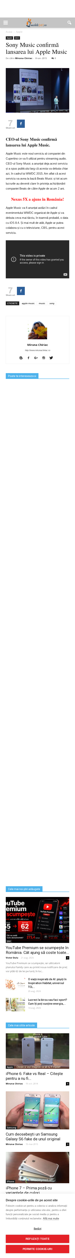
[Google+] (37, 358)
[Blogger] (22, 358)
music (42, 303)
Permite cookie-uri (37, 1249)
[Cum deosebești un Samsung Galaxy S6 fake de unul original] (37, 1110)
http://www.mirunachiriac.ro (37, 350)
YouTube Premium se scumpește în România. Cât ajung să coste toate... (37, 950)
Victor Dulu (12, 957)
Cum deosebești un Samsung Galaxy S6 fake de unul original (33, 1136)
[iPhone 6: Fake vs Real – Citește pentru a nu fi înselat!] (37, 1051)
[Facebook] (30, 358)
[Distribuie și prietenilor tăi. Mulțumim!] (21, 124)
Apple (9, 38)
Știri (17, 38)
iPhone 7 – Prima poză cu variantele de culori (29, 1190)
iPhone (10, 1181)
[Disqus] (37, 734)
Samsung (11, 1127)
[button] (69, 22)
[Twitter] (52, 358)
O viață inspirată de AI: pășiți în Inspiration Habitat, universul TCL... (47, 983)
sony (51, 303)
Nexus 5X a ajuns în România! (37, 199)
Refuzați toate (37, 1238)
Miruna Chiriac (23, 58)
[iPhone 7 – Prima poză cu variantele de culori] (37, 1167)
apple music (28, 303)
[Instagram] (45, 358)
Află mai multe (51, 1218)
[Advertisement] (37, 11)
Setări (37, 1228)
